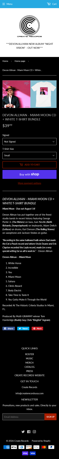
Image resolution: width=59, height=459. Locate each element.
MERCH (29, 362)
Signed (5, 135)
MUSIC (29, 358)
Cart (54, 4)
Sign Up (50, 417)
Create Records (21, 441)
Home (5, 61)
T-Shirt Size (8, 149)
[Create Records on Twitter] (23, 432)
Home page (20, 61)
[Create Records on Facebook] (28, 432)
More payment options (29, 183)
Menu (9, 4)
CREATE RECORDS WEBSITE (30, 375)
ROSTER (29, 354)
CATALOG (30, 367)
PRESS (29, 371)
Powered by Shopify (41, 441)
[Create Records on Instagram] (34, 432)
